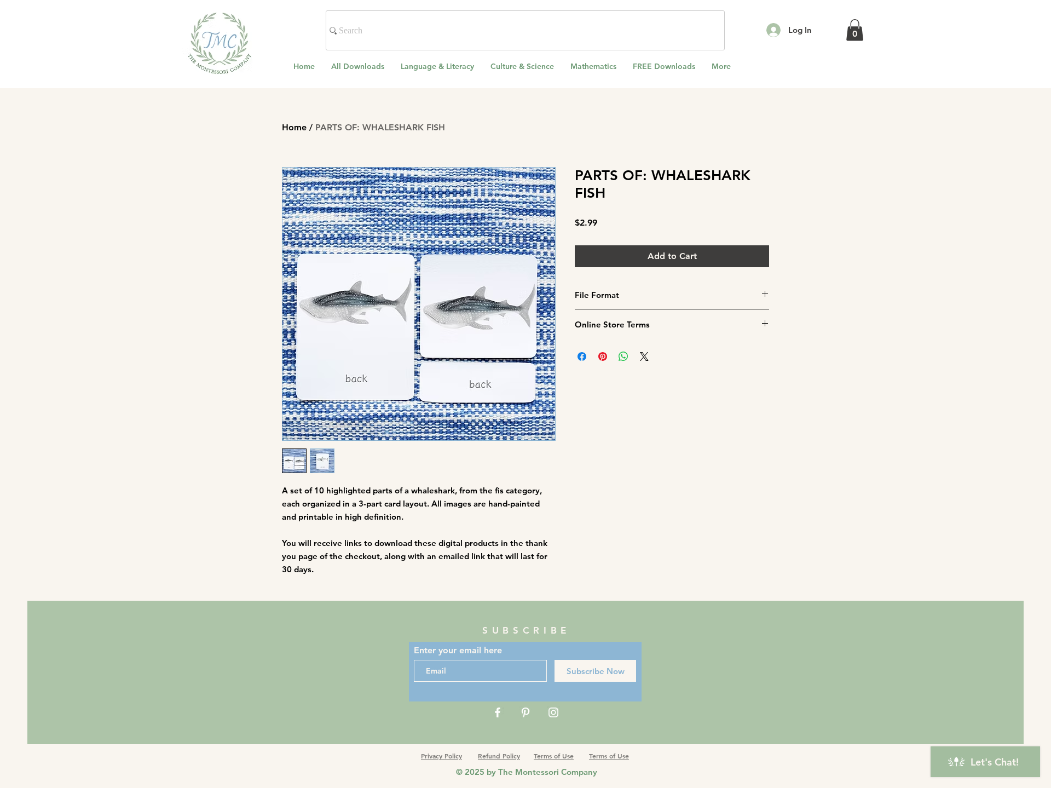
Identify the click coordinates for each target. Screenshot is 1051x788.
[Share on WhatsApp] (623, 356)
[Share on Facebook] (581, 356)
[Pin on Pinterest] (602, 356)
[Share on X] (644, 356)
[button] (855, 30)
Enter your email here (458, 650)
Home (294, 127)
